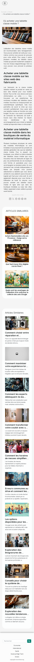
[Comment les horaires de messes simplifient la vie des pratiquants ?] (17, 446)
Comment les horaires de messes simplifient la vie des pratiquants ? (16, 459)
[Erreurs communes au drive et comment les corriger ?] (17, 479)
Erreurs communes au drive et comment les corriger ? (16, 491)
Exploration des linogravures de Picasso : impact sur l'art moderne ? (15, 554)
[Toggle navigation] (4, 3)
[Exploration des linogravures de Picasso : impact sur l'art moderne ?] (17, 540)
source (24, 96)
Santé (17, 651)
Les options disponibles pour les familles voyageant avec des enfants (15, 523)
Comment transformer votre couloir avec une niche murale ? (16, 428)
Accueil (3, 12)
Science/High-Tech (17, 654)
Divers (10, 12)
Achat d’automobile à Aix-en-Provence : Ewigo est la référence (17, 238)
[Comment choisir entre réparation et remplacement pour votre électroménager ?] (17, 323)
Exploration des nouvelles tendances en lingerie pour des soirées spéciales (16, 615)
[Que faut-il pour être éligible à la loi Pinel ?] (17, 253)
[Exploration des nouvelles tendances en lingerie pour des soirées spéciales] (17, 601)
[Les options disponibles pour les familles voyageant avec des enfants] (17, 509)
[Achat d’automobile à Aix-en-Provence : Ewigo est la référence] (17, 225)
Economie (17, 645)
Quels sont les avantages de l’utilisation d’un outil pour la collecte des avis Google (17, 292)
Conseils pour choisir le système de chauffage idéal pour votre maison (16, 584)
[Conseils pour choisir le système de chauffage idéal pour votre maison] (17, 571)
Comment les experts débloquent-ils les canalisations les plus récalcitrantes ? (16, 398)
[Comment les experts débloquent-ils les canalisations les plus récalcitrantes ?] (17, 384)
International (17, 648)
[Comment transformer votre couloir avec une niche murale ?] (17, 415)
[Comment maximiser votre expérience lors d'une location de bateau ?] (17, 354)
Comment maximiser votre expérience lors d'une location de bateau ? (16, 367)
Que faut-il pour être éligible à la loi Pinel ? (17, 265)
